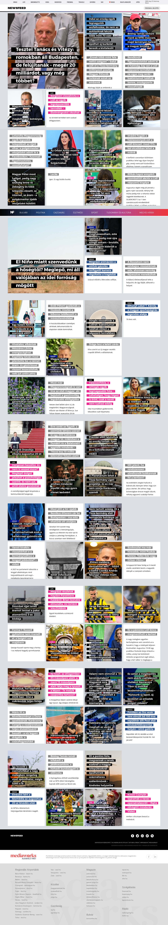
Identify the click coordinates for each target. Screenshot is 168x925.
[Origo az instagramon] (142, 835)
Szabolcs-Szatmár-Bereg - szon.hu (28, 915)
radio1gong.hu (127, 913)
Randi (113, 2)
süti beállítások (134, 842)
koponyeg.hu (127, 894)
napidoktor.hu (91, 888)
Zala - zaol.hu (56, 876)
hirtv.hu (53, 894)
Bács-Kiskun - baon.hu (24, 874)
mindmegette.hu (92, 891)
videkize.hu (90, 903)
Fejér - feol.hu (20, 891)
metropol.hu (126, 873)
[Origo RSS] (152, 835)
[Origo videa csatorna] (147, 835)
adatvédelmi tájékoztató (102, 842)
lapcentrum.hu (127, 900)
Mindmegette (35, 2)
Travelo (81, 2)
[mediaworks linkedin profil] (155, 856)
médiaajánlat (153, 842)
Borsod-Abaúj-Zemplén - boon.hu (28, 882)
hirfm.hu (125, 916)
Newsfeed (58, 2)
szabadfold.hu (56, 891)
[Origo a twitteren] (137, 835)
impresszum (144, 842)
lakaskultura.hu (92, 880)
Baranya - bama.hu (22, 877)
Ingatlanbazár (125, 2)
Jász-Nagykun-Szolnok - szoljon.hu (28, 903)
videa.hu (125, 897)
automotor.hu (91, 877)
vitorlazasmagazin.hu (94, 900)
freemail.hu (126, 891)
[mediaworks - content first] (23, 857)
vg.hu (53, 910)
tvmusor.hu (90, 906)
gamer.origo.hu (92, 882)
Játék (138, 2)
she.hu (124, 879)
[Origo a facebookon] (132, 835)
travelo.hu (90, 894)
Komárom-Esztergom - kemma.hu (28, 906)
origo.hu (54, 897)
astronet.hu (90, 874)
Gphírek (92, 2)
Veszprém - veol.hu (58, 873)
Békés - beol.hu (21, 880)
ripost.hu (125, 870)
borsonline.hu (91, 918)
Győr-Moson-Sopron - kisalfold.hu (28, 894)
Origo (15, 2)
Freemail (70, 2)
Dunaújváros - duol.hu (23, 888)
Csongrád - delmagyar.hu (25, 885)
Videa (47, 2)
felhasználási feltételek (120, 842)
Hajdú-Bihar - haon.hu (23, 897)
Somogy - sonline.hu (23, 912)
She (102, 2)
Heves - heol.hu (21, 900)
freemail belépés (152, 8)
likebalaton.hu (91, 885)
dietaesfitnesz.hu (93, 897)
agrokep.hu (55, 913)
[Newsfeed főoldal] (17, 835)
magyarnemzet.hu (58, 888)
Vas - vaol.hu (56, 870)
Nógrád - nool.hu (21, 909)
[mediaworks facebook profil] (148, 856)
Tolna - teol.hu (20, 917)
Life (24, 2)
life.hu (124, 876)
